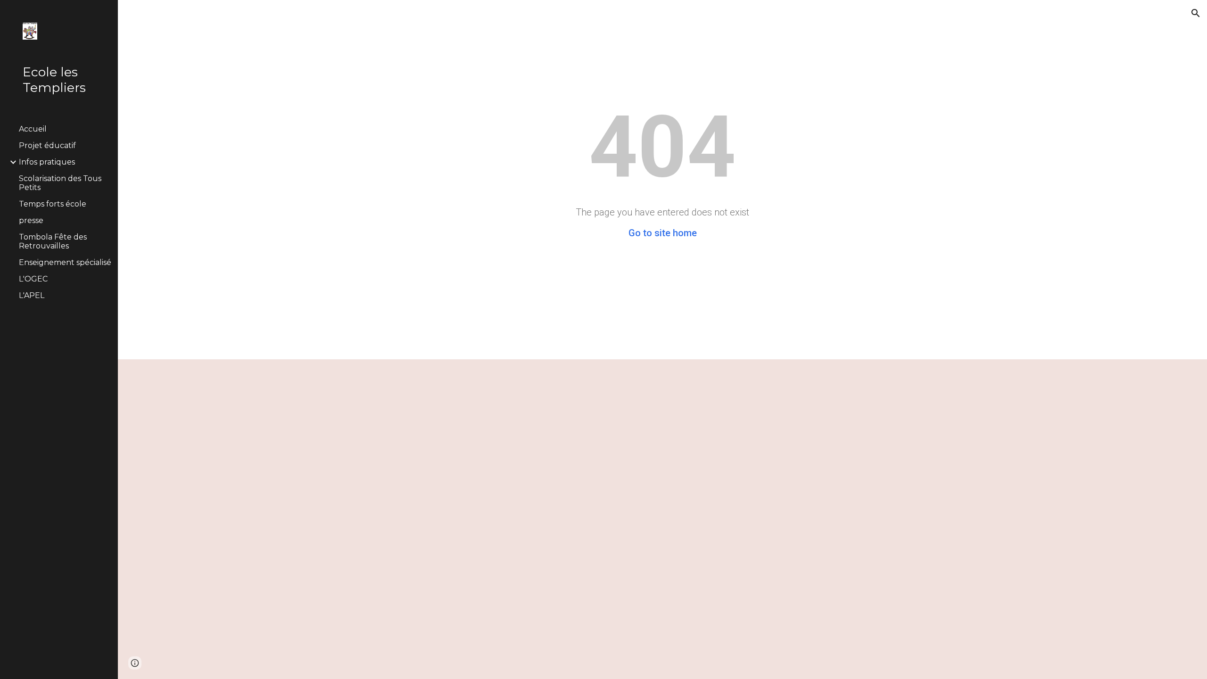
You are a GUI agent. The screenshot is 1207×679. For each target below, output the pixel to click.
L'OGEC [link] (33, 278)
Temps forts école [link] (52, 203)
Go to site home (662, 233)
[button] (1195, 13)
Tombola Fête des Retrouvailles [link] (53, 241)
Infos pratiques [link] (47, 161)
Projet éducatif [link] (47, 145)
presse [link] (31, 220)
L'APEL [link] (31, 295)
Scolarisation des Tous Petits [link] (60, 183)
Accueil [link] (33, 128)
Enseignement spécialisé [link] (65, 262)
